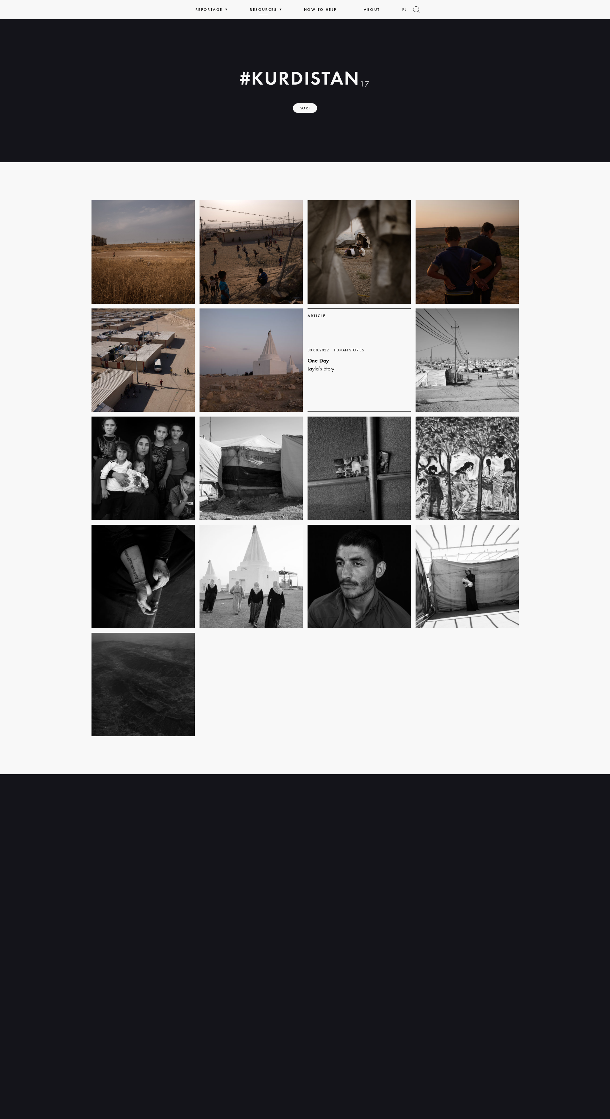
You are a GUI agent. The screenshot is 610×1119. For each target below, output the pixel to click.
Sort (305, 108)
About (372, 9)
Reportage (209, 9)
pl (404, 9)
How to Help (320, 9)
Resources (263, 9)
